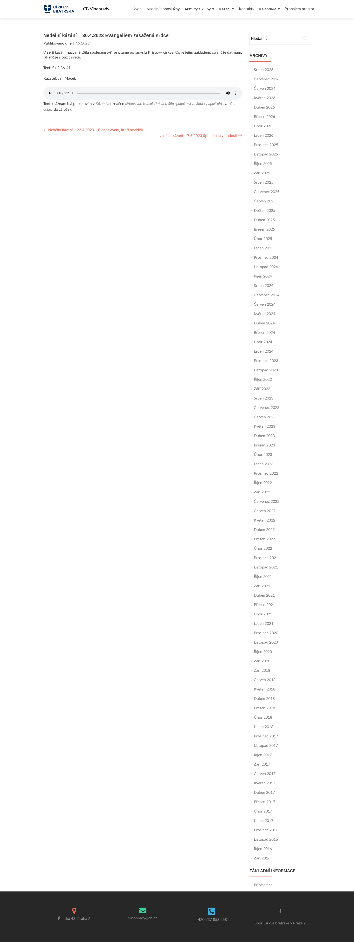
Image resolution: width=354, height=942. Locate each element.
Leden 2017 (263, 821)
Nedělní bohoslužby (163, 9)
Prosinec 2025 (266, 145)
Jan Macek (145, 104)
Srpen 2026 (263, 70)
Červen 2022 (264, 511)
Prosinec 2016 (266, 830)
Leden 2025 (263, 248)
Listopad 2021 (266, 567)
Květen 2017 (264, 783)
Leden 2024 (263, 351)
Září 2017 (262, 764)
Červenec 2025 (266, 192)
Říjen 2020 (263, 652)
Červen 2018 (264, 680)
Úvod (137, 9)
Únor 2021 (263, 614)
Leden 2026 (263, 135)
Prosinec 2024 (266, 257)
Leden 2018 (263, 727)
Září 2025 (262, 173)
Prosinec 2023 (266, 361)
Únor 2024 (263, 342)
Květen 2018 (264, 689)
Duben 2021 (264, 595)
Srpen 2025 (263, 182)
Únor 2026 (263, 126)
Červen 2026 (264, 88)
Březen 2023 (264, 445)
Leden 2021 (263, 624)
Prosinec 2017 (266, 736)
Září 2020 (262, 661)
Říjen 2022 (263, 483)
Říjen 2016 (263, 849)
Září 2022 (262, 492)
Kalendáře (267, 9)
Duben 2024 (264, 323)
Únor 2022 (263, 548)
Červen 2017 (264, 774)
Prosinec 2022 (266, 473)
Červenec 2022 (266, 501)
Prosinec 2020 (266, 633)
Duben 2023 (264, 436)
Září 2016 (262, 858)
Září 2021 (262, 586)
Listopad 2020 (266, 642)
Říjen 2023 (263, 379)
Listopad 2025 (266, 154)
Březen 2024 (264, 333)
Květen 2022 (264, 520)
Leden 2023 (263, 464)
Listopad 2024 (266, 267)
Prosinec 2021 (266, 558)
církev (130, 104)
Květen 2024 (264, 314)
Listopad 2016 (266, 839)
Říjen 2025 (263, 164)
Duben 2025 (264, 220)
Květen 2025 (264, 211)
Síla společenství (181, 104)
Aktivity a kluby (197, 9)
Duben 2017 (264, 792)
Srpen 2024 (263, 286)
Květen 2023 (264, 426)
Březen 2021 (264, 605)
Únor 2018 (263, 717)
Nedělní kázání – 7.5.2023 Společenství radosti (200, 136)
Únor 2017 (263, 811)
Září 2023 (262, 389)
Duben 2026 (264, 107)
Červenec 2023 (266, 408)
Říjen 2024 (263, 276)
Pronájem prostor (299, 9)
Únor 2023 (263, 455)
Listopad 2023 (266, 370)
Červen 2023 (264, 417)
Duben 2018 (264, 699)
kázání (161, 104)
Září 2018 (262, 670)
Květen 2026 (264, 98)
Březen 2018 (264, 708)
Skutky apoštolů (209, 104)
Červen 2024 (264, 304)
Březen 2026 (264, 117)
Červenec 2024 (266, 295)
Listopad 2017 (266, 746)
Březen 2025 (264, 229)
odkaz (48, 109)
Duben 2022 (264, 530)
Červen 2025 (264, 201)
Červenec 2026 (266, 79)
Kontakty (246, 9)
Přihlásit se (263, 885)
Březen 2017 (264, 802)
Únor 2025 (263, 239)
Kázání (224, 9)
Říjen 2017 (263, 755)
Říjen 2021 (263, 577)
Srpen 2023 (263, 398)
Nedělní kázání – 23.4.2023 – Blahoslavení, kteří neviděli (93, 130)
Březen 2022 (264, 539)
